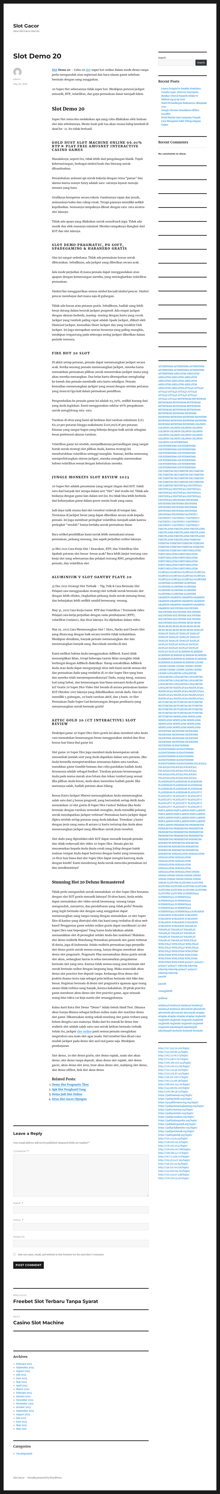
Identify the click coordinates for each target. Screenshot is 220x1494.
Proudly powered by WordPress (45, 1477)
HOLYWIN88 (177, 608)
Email (18, 1220)
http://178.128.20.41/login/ (173, 1145)
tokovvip (182, 965)
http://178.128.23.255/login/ (173, 1178)
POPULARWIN (166, 810)
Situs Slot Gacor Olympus (69, 1099)
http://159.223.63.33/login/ (173, 1138)
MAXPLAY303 (180, 687)
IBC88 (190, 622)
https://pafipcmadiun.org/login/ (176, 1116)
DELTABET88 (165, 471)
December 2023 (24, 1400)
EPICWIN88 (179, 500)
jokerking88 (176, 1027)
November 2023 (24, 1403)
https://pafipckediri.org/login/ (175, 1098)
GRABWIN (163, 597)
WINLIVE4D (189, 940)
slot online (84, 1031)
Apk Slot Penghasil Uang (69, 1089)
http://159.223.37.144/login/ (173, 1073)
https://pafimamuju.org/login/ (175, 1095)
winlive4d (163, 1005)
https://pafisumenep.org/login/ (175, 1109)
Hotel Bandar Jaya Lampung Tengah (181, 117)
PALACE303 (200, 763)
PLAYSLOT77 (195, 792)
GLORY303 (164, 572)
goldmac (163, 998)
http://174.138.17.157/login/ (173, 1059)
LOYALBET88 (174, 673)
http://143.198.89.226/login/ (174, 1088)
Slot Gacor (26, 26)
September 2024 (25, 1367)
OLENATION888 (180, 745)
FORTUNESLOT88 (191, 550)
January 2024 (23, 1396)
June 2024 (21, 1378)
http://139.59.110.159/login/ (173, 1167)
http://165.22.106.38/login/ (173, 1080)
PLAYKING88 (165, 781)
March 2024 (22, 1389)
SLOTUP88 (173, 882)
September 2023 (25, 1410)
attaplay (200, 1012)
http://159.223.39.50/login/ (173, 1069)
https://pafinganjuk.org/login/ (175, 1134)
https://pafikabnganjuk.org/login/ (177, 1124)
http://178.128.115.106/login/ (174, 1066)
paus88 (162, 976)
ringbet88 (200, 1016)
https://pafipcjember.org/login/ (176, 1113)
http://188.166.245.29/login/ (174, 1084)
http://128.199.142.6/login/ (173, 1142)
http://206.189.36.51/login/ (173, 1091)
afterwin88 (187, 1009)
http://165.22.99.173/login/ (173, 1055)
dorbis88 (177, 1030)
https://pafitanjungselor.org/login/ (177, 1120)
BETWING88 (185, 398)
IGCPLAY (194, 640)
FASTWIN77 (191, 514)
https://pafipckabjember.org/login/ (177, 1127)
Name (18, 1203)
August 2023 (23, 1414)
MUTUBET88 (165, 702)
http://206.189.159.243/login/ (174, 1062)
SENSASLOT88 (180, 853)
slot (88, 70)
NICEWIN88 (164, 731)
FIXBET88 (195, 539)
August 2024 (23, 1371)
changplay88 (165, 991)
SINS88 (195, 871)
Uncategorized (24, 1453)
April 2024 (22, 1385)
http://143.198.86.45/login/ (173, 1051)
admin (17, 79)
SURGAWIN (197, 911)
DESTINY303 (180, 485)
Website (19, 1236)
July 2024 (21, 1374)
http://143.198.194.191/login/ (174, 1171)
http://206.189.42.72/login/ (173, 1153)
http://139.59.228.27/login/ (173, 1077)
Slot (54, 70)
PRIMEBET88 (181, 825)
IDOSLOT (199, 630)
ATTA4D (189, 388)
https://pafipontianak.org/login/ (176, 1131)
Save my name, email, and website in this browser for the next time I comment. (61, 1254)
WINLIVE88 (178, 951)
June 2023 (21, 1421)
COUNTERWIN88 (178, 442)
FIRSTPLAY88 (165, 528)
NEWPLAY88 (180, 716)
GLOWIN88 (200, 579)
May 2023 (21, 1425)
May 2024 (21, 1382)
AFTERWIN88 (165, 366)
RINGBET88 (195, 839)
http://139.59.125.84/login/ (173, 1163)
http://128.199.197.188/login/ (174, 1149)
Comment (21, 1151)
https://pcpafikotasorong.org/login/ (178, 1102)
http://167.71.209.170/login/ (173, 1156)
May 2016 (21, 1428)
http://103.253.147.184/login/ (174, 1160)
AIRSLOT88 (180, 373)
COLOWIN (200, 424)
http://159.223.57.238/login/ (174, 1174)
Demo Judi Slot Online (67, 1094)
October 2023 (23, 1407)
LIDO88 (199, 662)
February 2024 (24, 1392)
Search (162, 57)
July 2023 (21, 1418)
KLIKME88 (184, 651)
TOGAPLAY (191, 926)
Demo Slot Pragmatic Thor (70, 1084)
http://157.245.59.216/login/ (174, 1048)
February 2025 (24, 1363)
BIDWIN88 (178, 413)
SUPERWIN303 (191, 893)
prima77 (189, 962)
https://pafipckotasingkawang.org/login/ (181, 1106)
